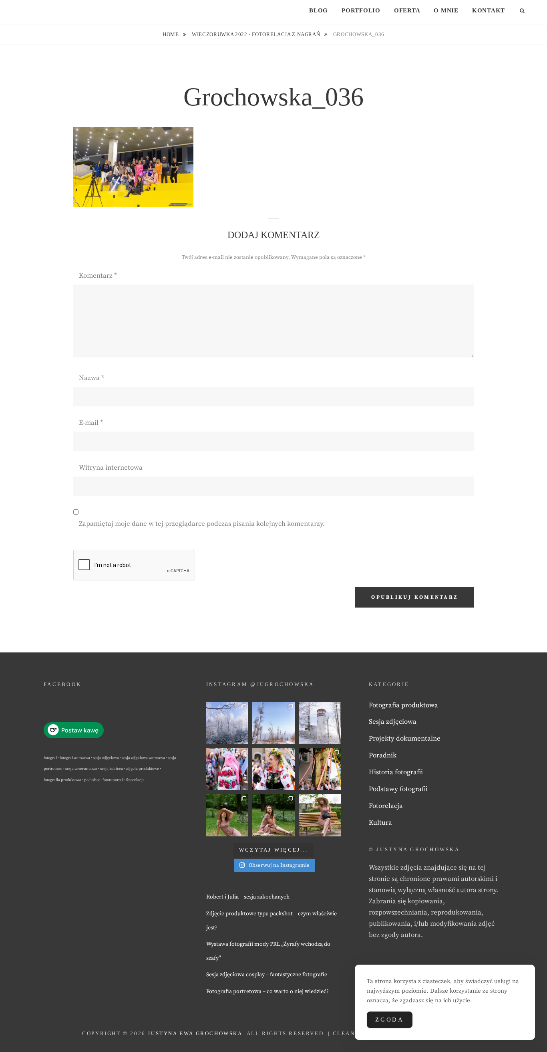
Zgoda (389, 1019)
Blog (318, 10)
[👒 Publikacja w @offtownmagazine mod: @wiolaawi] (227, 815)
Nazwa (91, 378)
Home (171, 34)
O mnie (446, 10)
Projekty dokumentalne (404, 738)
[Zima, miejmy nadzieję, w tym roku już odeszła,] (273, 723)
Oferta (407, 10)
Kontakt (488, 10)
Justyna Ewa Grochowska (195, 1033)
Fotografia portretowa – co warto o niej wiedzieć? (267, 991)
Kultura (380, 822)
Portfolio (361, 10)
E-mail (91, 422)
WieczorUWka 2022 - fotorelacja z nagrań (257, 34)
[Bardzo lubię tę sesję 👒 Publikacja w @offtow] (320, 815)
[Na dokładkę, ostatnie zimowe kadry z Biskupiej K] (227, 723)
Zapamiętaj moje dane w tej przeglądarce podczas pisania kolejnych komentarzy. (202, 523)
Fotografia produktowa (403, 705)
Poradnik (382, 755)
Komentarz (98, 275)
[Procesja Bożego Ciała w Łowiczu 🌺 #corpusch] (227, 769)
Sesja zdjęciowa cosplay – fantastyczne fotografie (266, 974)
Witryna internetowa (111, 467)
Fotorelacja (386, 806)
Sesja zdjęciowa (392, 721)
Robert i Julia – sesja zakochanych (248, 897)
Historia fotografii (396, 772)
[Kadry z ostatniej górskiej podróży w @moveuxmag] (320, 723)
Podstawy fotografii (398, 789)
